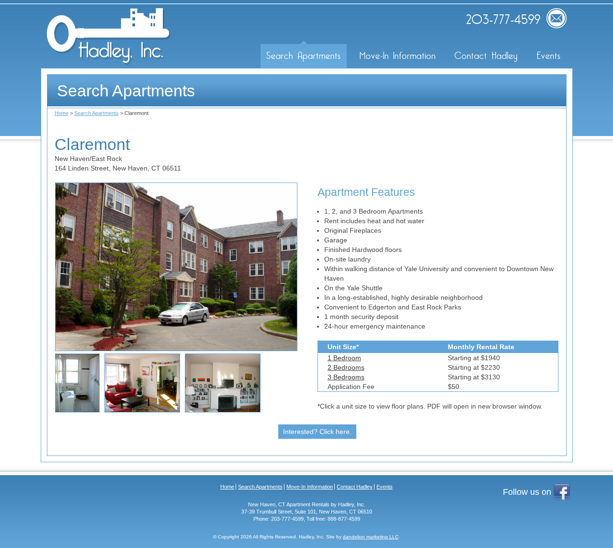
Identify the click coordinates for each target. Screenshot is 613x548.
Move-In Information (398, 56)
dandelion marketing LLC (370, 536)
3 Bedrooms (346, 377)
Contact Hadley (486, 56)
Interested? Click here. (317, 431)
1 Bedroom (344, 358)
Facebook (563, 493)
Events (548, 56)
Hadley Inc (108, 36)
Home (61, 113)
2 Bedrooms (346, 367)
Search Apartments (303, 56)
